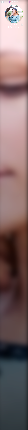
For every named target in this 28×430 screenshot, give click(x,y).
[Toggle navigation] (26, 1)
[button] (22, 25)
